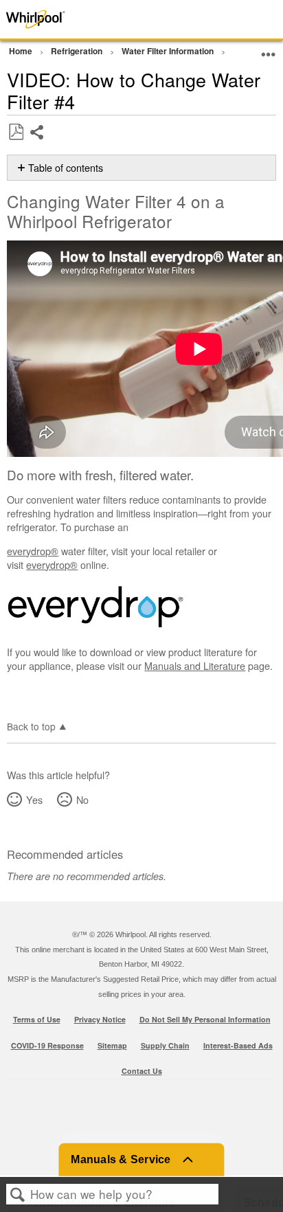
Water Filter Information (169, 51)
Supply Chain (165, 1045)
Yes (34, 799)
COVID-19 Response (47, 1045)
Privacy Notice (100, 1019)
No (82, 799)
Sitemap (112, 1045)
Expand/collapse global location (268, 49)
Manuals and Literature (194, 665)
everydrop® (32, 550)
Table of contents (65, 168)
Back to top (31, 725)
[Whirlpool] (56, 19)
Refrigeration (77, 51)
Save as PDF (15, 132)
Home (21, 51)
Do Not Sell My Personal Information (205, 1019)
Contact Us (142, 1071)
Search (17, 1194)
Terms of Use (36, 1019)
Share (37, 142)
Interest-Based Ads (238, 1045)
